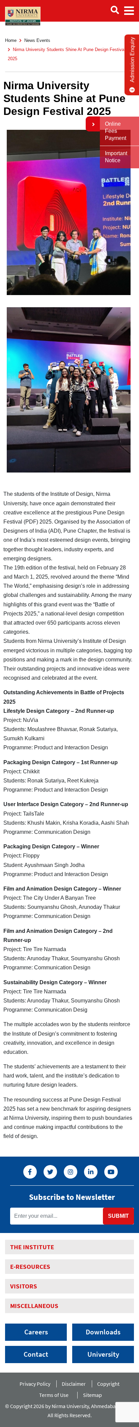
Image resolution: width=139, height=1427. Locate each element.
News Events (37, 40)
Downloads (103, 1332)
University (103, 1354)
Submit (118, 1216)
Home (11, 40)
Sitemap (92, 1395)
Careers (36, 1332)
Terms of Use (55, 1395)
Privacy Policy (35, 1383)
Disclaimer (74, 1383)
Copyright (108, 1383)
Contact (36, 1354)
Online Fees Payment (115, 131)
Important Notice (116, 156)
